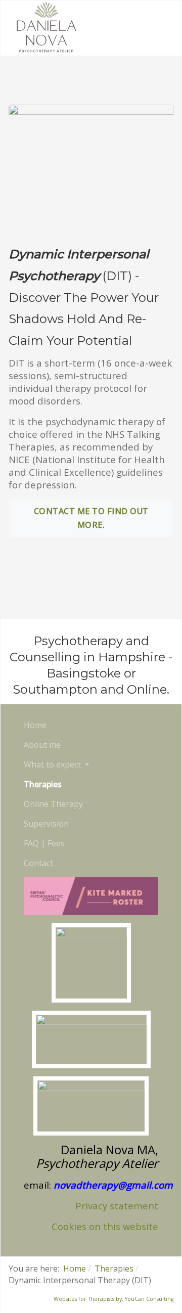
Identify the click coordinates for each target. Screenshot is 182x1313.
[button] (56, 765)
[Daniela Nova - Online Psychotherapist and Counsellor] (46, 27)
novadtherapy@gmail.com (113, 1185)
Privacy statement (116, 1205)
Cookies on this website (105, 1226)
